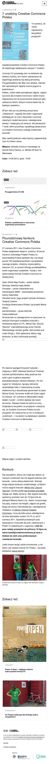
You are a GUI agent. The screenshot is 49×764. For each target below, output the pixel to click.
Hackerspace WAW (11, 291)
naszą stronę (17, 550)
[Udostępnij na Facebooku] (13, 10)
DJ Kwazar (7, 396)
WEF (15, 371)
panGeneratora (17, 374)
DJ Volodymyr (15, 383)
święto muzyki (8, 399)
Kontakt (5, 743)
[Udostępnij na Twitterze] (15, 10)
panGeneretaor (9, 310)
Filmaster (6, 288)
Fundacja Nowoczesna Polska (16, 304)
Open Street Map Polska (13, 282)
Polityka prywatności (9, 747)
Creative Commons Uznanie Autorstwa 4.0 (31, 737)
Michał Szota (8, 393)
